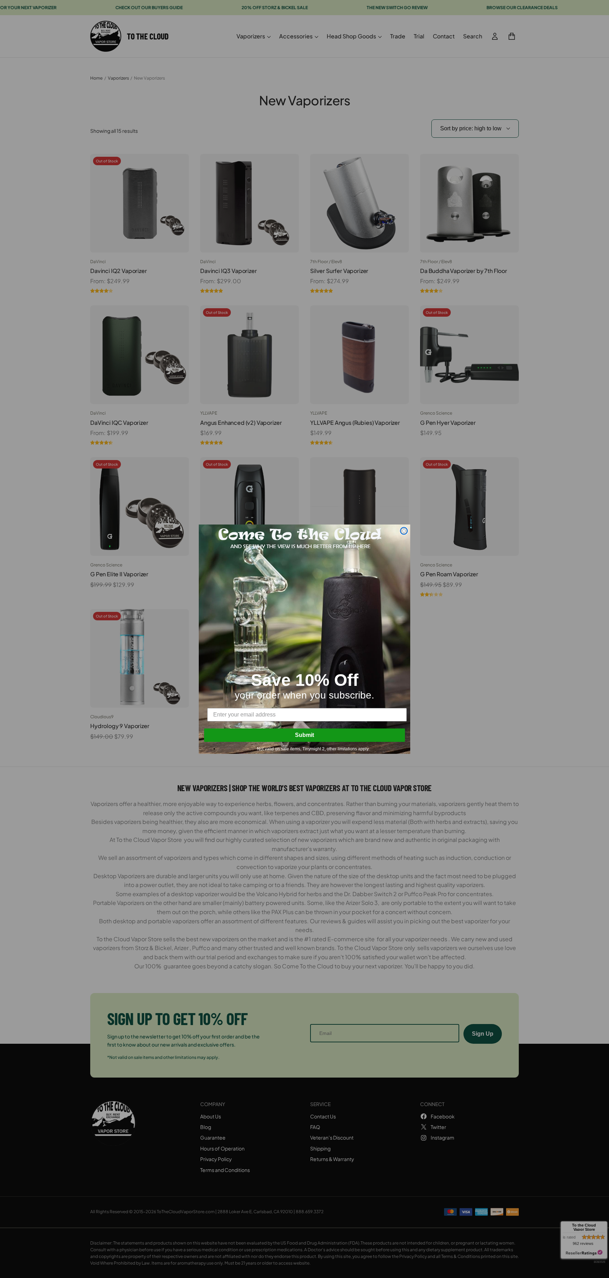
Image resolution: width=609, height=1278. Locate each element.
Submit (304, 735)
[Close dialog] (403, 530)
